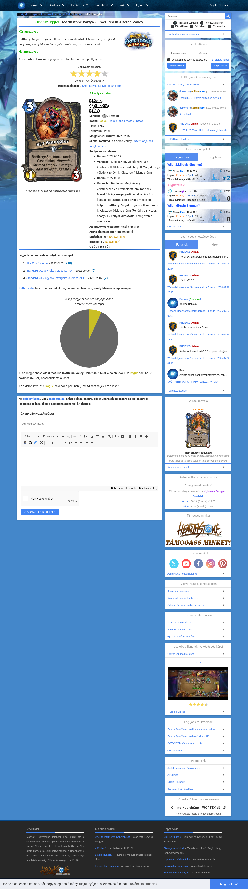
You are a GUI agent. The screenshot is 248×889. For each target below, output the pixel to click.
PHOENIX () (189, 123)
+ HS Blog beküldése (178, 139)
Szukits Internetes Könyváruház (184, 768)
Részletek (198, 496)
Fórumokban (219, 26)
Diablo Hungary (103, 854)
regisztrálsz (57, 399)
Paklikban (200, 26)
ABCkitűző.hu (102, 848)
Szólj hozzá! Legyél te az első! (101, 86)
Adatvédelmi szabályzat (176, 872)
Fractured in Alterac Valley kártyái (61, 14)
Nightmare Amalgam (215, 491)
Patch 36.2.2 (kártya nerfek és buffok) (200, 97)
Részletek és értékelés (179, 467)
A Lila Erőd (185, 114)
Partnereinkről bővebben (180, 789)
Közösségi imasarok (178, 591)
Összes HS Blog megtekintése (183, 84)
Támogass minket (174, 848)
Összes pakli (174, 226)
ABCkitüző (172, 775)
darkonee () (192, 91)
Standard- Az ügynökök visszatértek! (49, 270)
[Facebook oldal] (198, 563)
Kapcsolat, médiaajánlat (177, 859)
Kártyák (23, 14)
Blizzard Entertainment (107, 866)
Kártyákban (181, 26)
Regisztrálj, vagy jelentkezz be (183, 598)
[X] (174, 563)
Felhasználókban (214, 22)
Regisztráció (220, 65)
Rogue (34, 14)
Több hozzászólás (177, 390)
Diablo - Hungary (176, 782)
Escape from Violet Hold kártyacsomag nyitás (191, 729)
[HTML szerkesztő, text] (89, 466)
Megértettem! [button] (229, 884)
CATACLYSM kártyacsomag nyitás (185, 743)
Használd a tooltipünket (176, 866)
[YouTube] (186, 563)
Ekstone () (190, 299)
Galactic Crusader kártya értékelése (186, 605)
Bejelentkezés (218, 5)
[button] (31, 436)
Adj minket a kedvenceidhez (182, 573)
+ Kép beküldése (176, 712)
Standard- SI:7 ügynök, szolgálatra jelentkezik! (55, 278)
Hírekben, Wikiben (188, 22)
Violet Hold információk (179, 629)
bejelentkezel (31, 399)
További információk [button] (143, 884)
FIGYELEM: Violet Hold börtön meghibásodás (203, 130)
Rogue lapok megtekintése (126, 121)
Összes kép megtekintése (180, 654)
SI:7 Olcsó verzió (37, 263)
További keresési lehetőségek (183, 34)
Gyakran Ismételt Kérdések (181, 636)
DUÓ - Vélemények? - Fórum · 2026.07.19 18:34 (192, 381)
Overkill (198, 662)
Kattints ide (26, 288)
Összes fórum (174, 750)
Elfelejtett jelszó (220, 59)
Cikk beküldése (172, 837)
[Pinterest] (222, 563)
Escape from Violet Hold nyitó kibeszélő (188, 736)
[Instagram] (210, 563)
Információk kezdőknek (179, 622)
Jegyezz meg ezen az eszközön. (189, 59)
